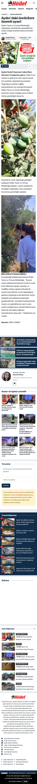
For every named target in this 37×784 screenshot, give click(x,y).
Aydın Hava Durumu (10, 740)
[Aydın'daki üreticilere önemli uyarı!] (18, 53)
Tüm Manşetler (9, 749)
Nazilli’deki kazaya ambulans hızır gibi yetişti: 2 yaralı (25, 688)
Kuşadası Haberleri (22, 762)
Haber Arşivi (8, 754)
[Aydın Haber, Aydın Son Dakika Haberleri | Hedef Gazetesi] (17, 3)
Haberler (4, 14)
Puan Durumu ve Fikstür (11, 747)
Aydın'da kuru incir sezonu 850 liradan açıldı (26, 407)
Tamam (25, 781)
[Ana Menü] (2, 3)
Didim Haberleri (8, 762)
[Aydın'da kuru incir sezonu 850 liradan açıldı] (27, 399)
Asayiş (4, 9)
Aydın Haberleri (16, 14)
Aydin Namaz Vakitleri (11, 743)
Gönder (6, 485)
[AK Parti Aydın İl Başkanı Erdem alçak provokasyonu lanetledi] (10, 399)
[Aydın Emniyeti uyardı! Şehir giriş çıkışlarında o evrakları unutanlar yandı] (10, 419)
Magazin (29, 9)
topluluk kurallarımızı (19, 492)
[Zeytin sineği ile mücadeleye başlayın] (18, 138)
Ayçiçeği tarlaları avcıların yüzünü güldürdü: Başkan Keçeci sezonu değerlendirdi (25, 678)
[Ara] (34, 3)
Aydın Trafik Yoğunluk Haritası (13, 745)
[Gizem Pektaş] (6, 376)
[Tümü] (34, 629)
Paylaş (6, 66)
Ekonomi (12, 9)
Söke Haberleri (21, 673)
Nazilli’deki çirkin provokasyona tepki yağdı (25, 668)
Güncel (21, 9)
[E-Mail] (14, 383)
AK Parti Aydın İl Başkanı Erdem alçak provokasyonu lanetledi (24, 638)
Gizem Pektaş (18, 375)
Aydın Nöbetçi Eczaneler (12, 738)
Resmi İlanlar (20, 764)
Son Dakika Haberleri (10, 752)
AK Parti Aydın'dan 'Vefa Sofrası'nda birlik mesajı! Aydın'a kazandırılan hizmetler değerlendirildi (27, 451)
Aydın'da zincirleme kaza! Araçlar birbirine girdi (24, 648)
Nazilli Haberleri (22, 663)
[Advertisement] (18, 603)
